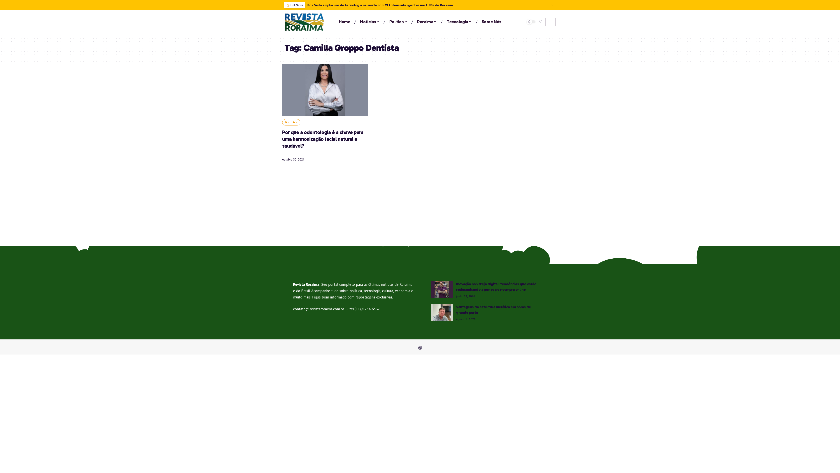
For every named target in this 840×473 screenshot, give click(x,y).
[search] (550, 22)
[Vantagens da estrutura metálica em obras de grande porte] (442, 312)
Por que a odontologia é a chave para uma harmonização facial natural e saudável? (322, 139)
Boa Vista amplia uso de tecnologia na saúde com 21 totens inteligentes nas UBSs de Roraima (380, 5)
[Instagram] (540, 22)
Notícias (291, 122)
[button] (551, 5)
